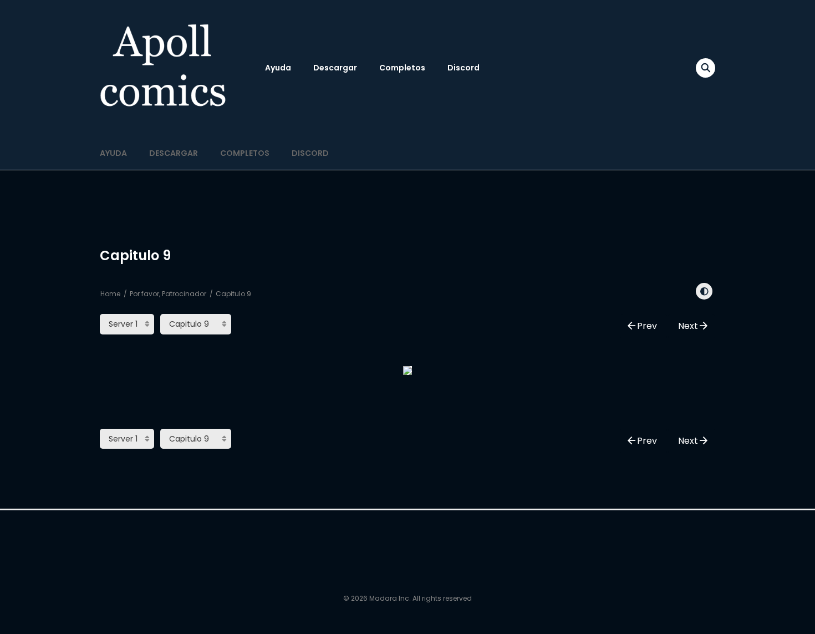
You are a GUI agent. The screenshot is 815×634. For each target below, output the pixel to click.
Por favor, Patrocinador (168, 293)
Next (688, 325)
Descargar (335, 67)
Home (110, 293)
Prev (647, 325)
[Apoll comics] (164, 67)
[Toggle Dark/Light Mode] (704, 291)
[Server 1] (127, 324)
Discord (463, 67)
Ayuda (278, 67)
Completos (402, 67)
